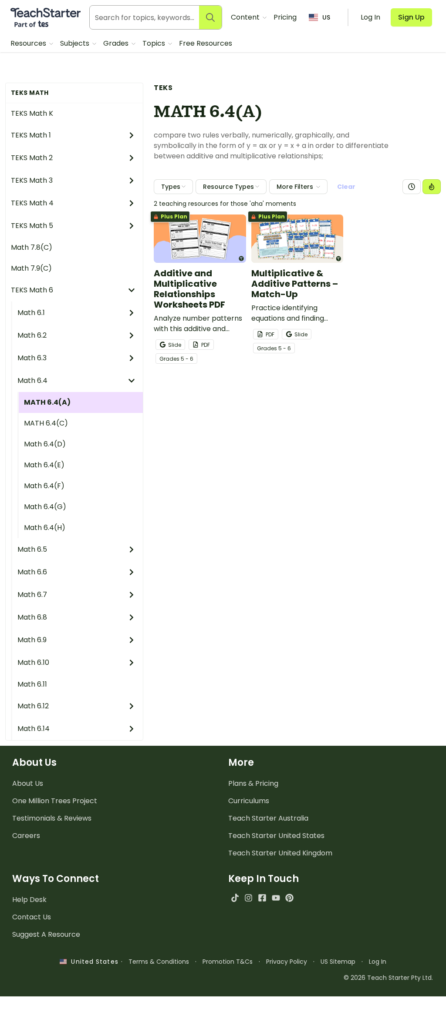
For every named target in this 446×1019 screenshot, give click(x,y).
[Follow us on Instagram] (248, 898)
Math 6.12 (33, 706)
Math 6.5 (32, 549)
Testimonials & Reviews (51, 818)
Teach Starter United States (276, 836)
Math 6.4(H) (44, 528)
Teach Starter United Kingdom (280, 853)
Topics (154, 43)
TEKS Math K (32, 113)
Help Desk (29, 900)
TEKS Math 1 (31, 135)
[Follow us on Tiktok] (235, 898)
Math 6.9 (32, 640)
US (326, 17)
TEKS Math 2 (32, 158)
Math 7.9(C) (31, 268)
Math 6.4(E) (44, 465)
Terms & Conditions (158, 961)
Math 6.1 (31, 313)
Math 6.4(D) (45, 444)
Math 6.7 (32, 595)
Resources (29, 43)
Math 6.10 (33, 662)
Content (246, 17)
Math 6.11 (32, 684)
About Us (27, 783)
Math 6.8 (32, 617)
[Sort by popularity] (431, 186)
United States (92, 961)
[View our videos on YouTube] (276, 898)
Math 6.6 (32, 572)
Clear (346, 186)
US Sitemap (338, 961)
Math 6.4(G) (45, 507)
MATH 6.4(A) (47, 402)
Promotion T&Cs (228, 961)
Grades (116, 43)
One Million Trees (54, 801)
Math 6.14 (33, 729)
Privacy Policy (286, 961)
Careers (26, 836)
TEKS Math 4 (32, 203)
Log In (377, 961)
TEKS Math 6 (32, 290)
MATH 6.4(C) (46, 423)
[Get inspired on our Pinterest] (289, 898)
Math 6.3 (32, 358)
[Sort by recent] (411, 186)
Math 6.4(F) (44, 486)
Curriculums (248, 801)
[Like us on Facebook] (262, 898)
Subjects (75, 43)
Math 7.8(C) (31, 247)
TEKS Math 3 (32, 180)
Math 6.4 (32, 380)
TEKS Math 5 (32, 226)
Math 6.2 (32, 335)
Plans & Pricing (253, 783)
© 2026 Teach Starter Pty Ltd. (388, 977)
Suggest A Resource (46, 934)
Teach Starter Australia (268, 818)
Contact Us (31, 917)
